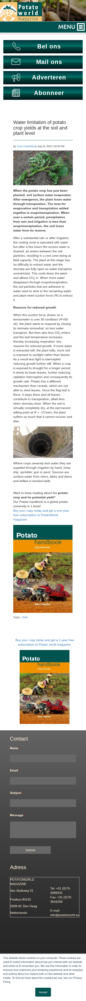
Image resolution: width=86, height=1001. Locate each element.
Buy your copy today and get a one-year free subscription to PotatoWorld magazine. (41, 515)
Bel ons (49, 46)
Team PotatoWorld (26, 146)
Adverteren (49, 77)
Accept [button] (43, 992)
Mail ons (49, 62)
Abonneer (49, 93)
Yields (25, 617)
